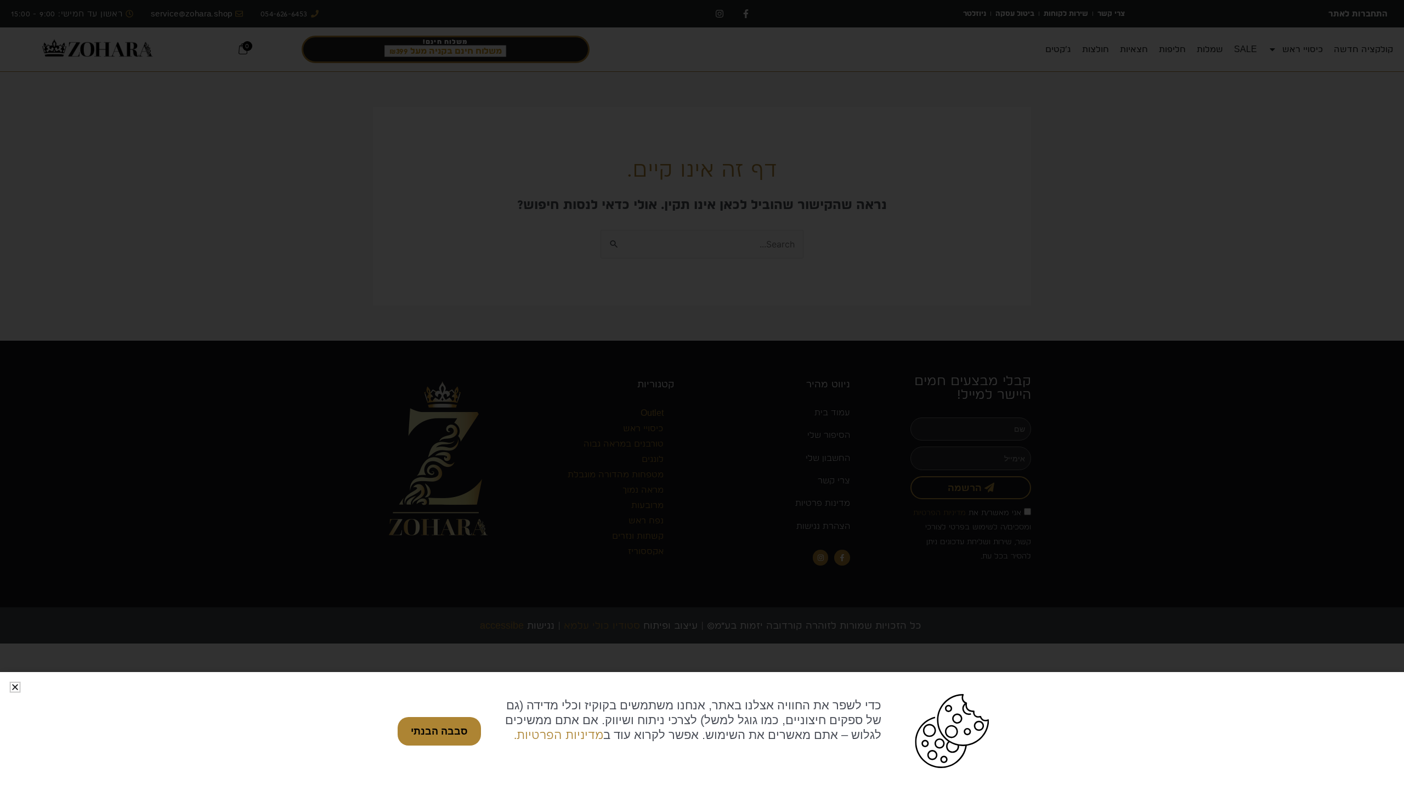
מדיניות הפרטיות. (558, 734)
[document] (702, 395)
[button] (15, 687)
